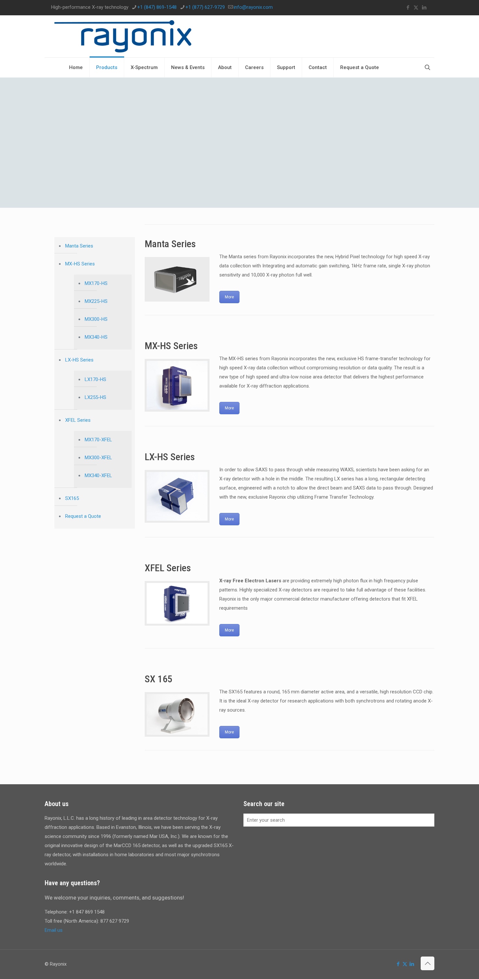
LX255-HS (95, 397)
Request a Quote (83, 516)
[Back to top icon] (427, 963)
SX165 (72, 498)
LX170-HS (95, 379)
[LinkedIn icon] (424, 7)
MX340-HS (96, 337)
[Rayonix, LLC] (122, 36)
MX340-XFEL (98, 475)
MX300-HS (96, 319)
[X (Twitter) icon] (416, 7)
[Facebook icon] (407, 7)
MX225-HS (96, 301)
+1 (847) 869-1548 (157, 7)
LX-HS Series (79, 360)
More (229, 297)
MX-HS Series (80, 264)
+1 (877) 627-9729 (205, 7)
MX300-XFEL (98, 458)
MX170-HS (96, 283)
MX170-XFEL (98, 440)
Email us (54, 930)
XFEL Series (78, 420)
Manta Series (79, 246)
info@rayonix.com (253, 7)
